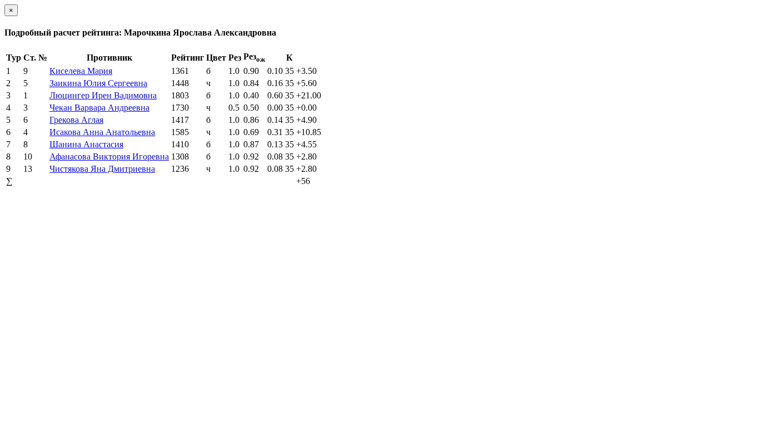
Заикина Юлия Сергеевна (98, 83)
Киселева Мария (80, 71)
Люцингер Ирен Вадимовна (103, 95)
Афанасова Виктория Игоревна (109, 156)
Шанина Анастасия (86, 144)
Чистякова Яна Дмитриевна (102, 168)
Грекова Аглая (76, 120)
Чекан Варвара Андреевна (99, 107)
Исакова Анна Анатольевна (102, 132)
